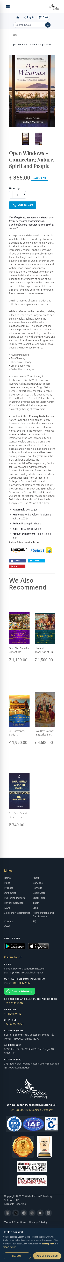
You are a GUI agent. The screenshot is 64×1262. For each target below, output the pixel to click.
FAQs (7, 907)
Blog (35, 907)
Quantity (14, 188)
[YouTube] (40, 1212)
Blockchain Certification (17, 912)
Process (8, 887)
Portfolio (37, 887)
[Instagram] (23, 1212)
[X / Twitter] (15, 1212)
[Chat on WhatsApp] (32, 991)
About (36, 877)
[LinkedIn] (32, 1212)
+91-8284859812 (13, 1003)
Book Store (39, 892)
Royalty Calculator (14, 902)
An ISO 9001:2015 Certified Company (32, 1109)
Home (14, 35)
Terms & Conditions (15, 1222)
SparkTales (39, 897)
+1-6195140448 (12, 1013)
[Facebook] (7, 1212)
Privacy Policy (9, 1247)
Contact (8, 921)
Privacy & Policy (38, 1222)
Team (36, 902)
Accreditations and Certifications (43, 914)
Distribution (10, 892)
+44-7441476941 (14, 1024)
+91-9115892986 (22, 983)
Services (38, 882)
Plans (7, 882)
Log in (29, 17)
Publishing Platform (14, 897)
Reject (17, 1255)
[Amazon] (48, 1212)
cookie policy (48, 1244)
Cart (43, 17)
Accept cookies (47, 1255)
